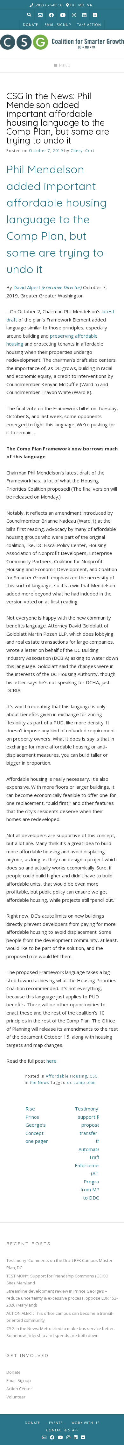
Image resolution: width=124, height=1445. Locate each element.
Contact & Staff (62, 1430)
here (51, 1061)
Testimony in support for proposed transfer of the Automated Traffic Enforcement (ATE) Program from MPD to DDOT (89, 1153)
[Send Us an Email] (40, 15)
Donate (30, 24)
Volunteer (15, 1397)
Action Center (19, 1388)
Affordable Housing (66, 1076)
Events (56, 1423)
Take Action (89, 24)
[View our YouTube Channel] (63, 15)
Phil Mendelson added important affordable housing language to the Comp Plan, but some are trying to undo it (56, 219)
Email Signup (58, 24)
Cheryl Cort (82, 150)
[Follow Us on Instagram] (74, 15)
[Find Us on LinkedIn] (84, 15)
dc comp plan (81, 1082)
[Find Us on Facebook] (51, 15)
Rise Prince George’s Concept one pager (36, 1124)
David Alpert (47, 287)
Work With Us (86, 1423)
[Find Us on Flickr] (95, 15)
